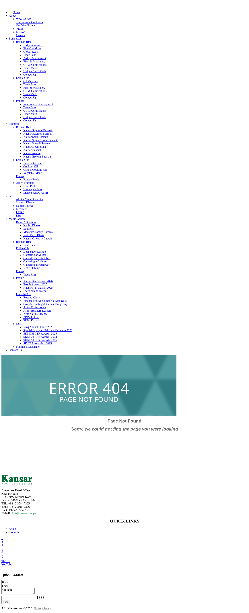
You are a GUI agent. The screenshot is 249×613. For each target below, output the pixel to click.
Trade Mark (30, 68)
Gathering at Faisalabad (36, 258)
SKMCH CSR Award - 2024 (40, 336)
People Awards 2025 (35, 284)
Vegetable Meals (32, 172)
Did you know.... (33, 45)
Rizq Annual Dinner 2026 (38, 327)
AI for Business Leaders (37, 310)
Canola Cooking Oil (35, 169)
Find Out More (32, 48)
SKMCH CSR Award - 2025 (40, 333)
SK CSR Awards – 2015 (37, 343)
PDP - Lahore (31, 317)
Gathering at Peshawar (36, 264)
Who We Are (23, 18)
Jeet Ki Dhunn (31, 268)
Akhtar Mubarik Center (29, 199)
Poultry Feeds (31, 179)
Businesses (15, 38)
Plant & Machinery (34, 61)
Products (14, 123)
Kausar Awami (31, 153)
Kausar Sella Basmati (35, 136)
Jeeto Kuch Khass (33, 235)
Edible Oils (22, 77)
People (20, 277)
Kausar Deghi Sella (34, 146)
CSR (11, 195)
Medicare (21, 209)
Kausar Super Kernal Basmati (40, 140)
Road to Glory (31, 297)
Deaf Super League (34, 251)
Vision (20, 28)
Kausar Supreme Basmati (37, 130)
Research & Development (38, 104)
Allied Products (25, 182)
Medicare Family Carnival (38, 231)
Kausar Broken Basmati (37, 156)
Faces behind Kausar (35, 290)
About (12, 15)
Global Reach (31, 51)
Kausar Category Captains (38, 238)
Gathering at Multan (34, 254)
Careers (20, 35)
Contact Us (29, 74)
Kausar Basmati (32, 150)
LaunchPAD (23, 294)
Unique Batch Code (34, 71)
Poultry (20, 100)
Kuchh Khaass (31, 225)
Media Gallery (17, 218)
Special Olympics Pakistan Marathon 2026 (47, 330)
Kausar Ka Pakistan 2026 (38, 281)
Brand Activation (26, 222)
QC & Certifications (34, 64)
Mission (20, 32)
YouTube (6, 564)
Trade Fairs (29, 54)
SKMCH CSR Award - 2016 (40, 340)
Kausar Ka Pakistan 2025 (38, 287)
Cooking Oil (30, 166)
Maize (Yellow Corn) (35, 192)
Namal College (24, 205)
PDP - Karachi (31, 320)
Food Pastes (30, 186)
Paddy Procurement (34, 58)
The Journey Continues (29, 22)
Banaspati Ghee (32, 163)
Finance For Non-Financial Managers (45, 300)
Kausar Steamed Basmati (37, 133)
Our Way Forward (26, 25)
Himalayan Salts (32, 189)
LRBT (20, 212)
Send (5, 602)
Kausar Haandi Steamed (37, 143)
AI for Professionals (34, 307)
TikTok (5, 561)
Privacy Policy (42, 608)
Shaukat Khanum (26, 202)
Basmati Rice (23, 41)
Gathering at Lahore (34, 261)
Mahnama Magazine (28, 346)
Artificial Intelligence (35, 313)
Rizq (19, 215)
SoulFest (28, 228)
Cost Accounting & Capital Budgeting (45, 304)
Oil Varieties (30, 81)
